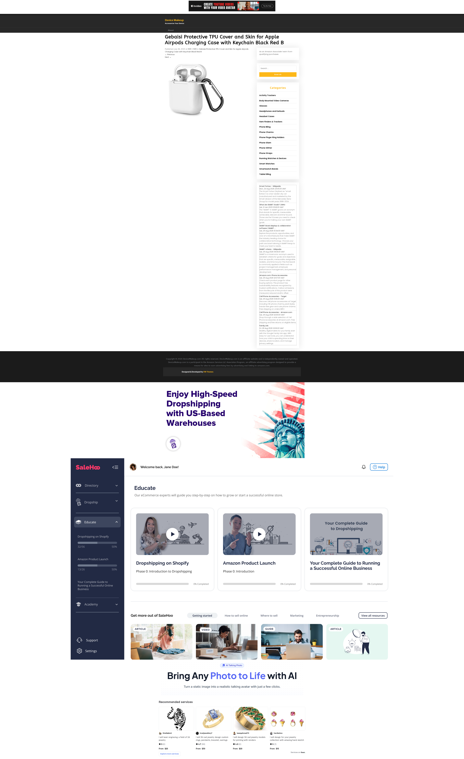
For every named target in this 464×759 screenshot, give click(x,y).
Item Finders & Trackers (270, 121)
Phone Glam (265, 142)
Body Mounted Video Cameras (274, 100)
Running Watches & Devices (272, 158)
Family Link (263, 325)
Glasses (263, 106)
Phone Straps (265, 153)
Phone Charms (266, 132)
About (171, 30)
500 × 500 (192, 49)
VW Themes (208, 372)
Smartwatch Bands (268, 169)
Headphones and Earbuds (272, 111)
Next (168, 57)
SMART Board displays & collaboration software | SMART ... (275, 226)
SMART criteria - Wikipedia (270, 249)
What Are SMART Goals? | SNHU (272, 204)
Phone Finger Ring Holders (271, 137)
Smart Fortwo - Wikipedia (270, 186)
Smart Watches (267, 163)
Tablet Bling (265, 174)
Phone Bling (265, 127)
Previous (170, 54)
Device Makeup (174, 20)
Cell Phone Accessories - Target (272, 296)
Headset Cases (266, 116)
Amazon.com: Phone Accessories (273, 275)
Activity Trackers (267, 95)
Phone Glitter (265, 148)
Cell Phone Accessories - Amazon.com (275, 312)
